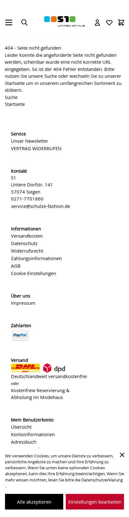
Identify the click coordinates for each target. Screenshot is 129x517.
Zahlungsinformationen (36, 258)
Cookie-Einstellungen (33, 273)
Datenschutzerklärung (102, 480)
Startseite (15, 83)
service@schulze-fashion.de (40, 206)
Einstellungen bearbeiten (94, 502)
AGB (16, 266)
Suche (50, 76)
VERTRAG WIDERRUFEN (36, 148)
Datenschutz (24, 243)
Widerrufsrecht (27, 251)
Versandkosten (27, 236)
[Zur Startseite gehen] (64, 21)
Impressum (23, 303)
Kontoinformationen (33, 434)
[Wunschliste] (109, 22)
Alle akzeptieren (34, 502)
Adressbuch (23, 442)
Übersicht (21, 427)
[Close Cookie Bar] (122, 455)
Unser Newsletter (29, 141)
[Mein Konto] (97, 22)
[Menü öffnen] (8, 22)
